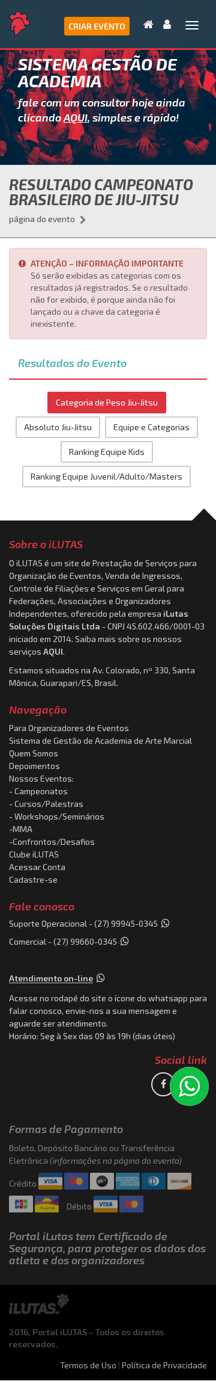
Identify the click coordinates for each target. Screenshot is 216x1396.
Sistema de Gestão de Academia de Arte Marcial (100, 740)
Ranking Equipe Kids (107, 451)
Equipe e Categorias (151, 427)
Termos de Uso (88, 1365)
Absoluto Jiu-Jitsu (58, 427)
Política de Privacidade (164, 1365)
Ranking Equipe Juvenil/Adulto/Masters (106, 476)
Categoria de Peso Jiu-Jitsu (107, 402)
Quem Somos (33, 753)
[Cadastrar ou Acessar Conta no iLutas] (163, 24)
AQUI (76, 117)
